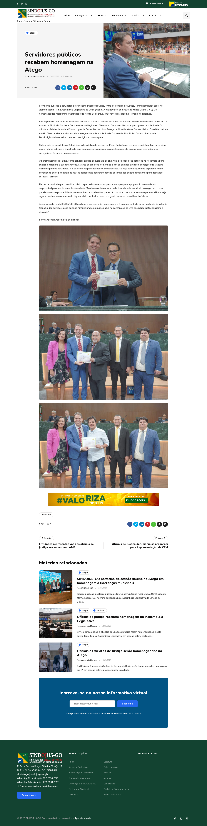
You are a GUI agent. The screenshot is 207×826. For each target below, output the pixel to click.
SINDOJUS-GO (86, 588)
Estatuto (108, 761)
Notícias (136, 15)
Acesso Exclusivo (78, 767)
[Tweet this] (63, 87)
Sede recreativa (112, 794)
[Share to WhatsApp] (81, 87)
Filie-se (102, 15)
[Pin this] (75, 87)
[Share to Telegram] (87, 87)
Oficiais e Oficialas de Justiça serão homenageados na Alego (119, 653)
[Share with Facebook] (57, 87)
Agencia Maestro (83, 818)
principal (46, 514)
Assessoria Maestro (36, 76)
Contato (153, 15)
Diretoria (73, 794)
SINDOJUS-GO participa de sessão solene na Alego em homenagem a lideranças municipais (120, 581)
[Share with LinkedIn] (69, 87)
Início (67, 15)
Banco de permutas (79, 778)
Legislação (109, 783)
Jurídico (108, 778)
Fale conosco (29, 795)
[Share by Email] (93, 87)
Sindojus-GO (82, 15)
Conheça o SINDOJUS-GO (83, 783)
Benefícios (117, 15)
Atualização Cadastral (81, 772)
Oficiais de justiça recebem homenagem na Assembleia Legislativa (120, 619)
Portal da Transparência (117, 789)
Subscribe (127, 703)
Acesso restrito (156, 3)
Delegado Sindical (79, 789)
